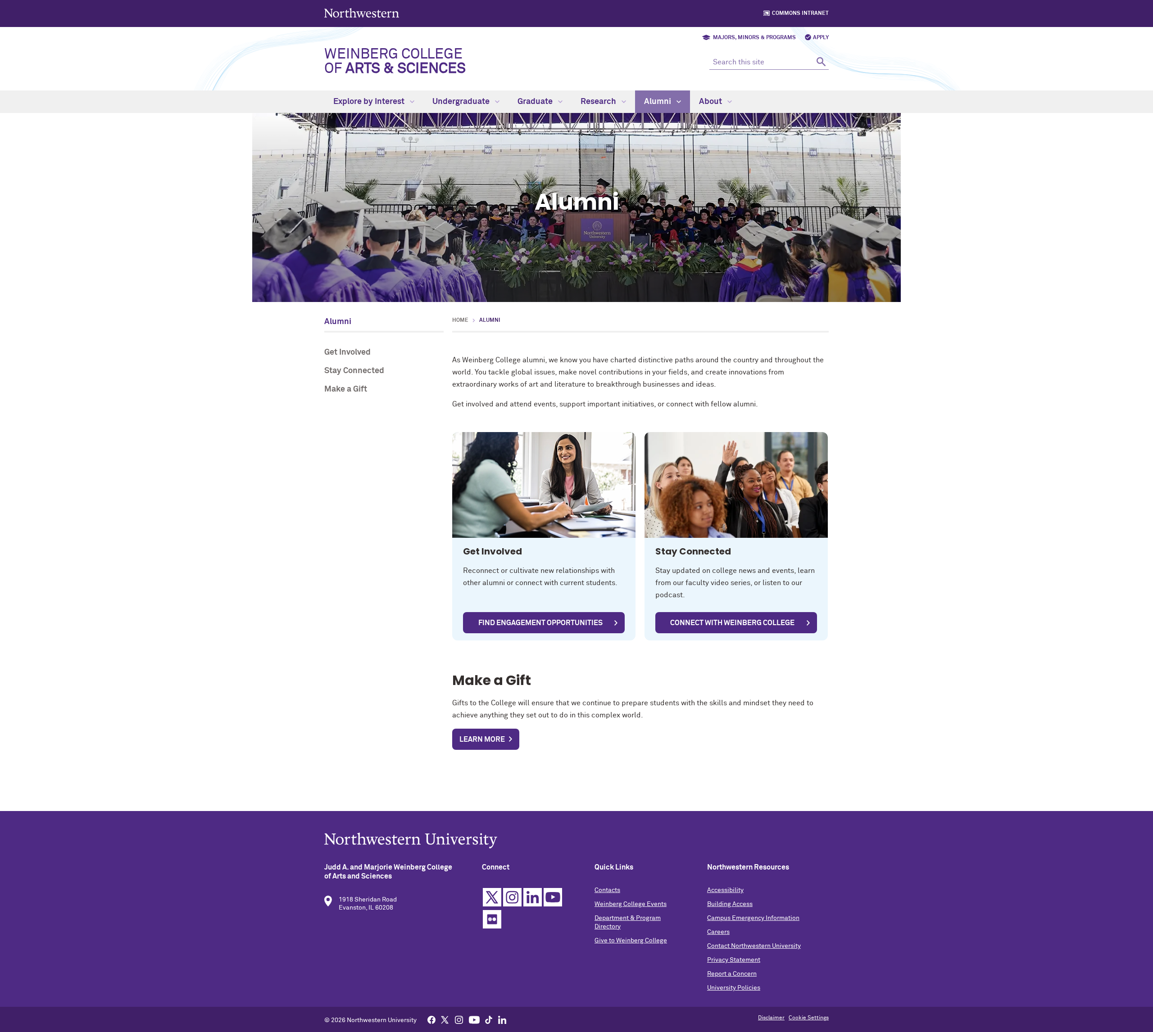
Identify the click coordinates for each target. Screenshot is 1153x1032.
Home (460, 320)
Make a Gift (345, 389)
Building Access (730, 904)
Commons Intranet (800, 13)
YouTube (553, 897)
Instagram (512, 897)
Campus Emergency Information (753, 918)
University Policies (733, 988)
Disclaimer (771, 1018)
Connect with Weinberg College (732, 622)
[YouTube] (474, 1019)
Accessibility (725, 890)
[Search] (821, 61)
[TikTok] (488, 1019)
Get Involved (347, 352)
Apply (821, 38)
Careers (718, 932)
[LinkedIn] (502, 1019)
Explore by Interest (369, 102)
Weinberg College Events (631, 904)
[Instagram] (459, 1019)
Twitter (492, 897)
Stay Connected (354, 371)
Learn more (482, 739)
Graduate (535, 102)
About (711, 102)
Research (599, 102)
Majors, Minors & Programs (754, 38)
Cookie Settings (809, 1018)
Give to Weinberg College (631, 940)
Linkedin (532, 897)
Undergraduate (461, 102)
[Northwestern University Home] (362, 13)
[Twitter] (445, 1019)
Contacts (607, 890)
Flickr (492, 919)
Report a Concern (732, 974)
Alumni (658, 102)
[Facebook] (431, 1019)
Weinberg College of (395, 61)
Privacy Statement (733, 960)
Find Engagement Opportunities (540, 622)
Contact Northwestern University (754, 946)
